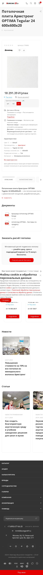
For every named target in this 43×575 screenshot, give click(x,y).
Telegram (21, 546)
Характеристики (25, 180)
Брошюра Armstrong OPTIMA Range (23, 215)
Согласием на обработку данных (20, 292)
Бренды (5, 480)
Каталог (5, 463)
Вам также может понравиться (14, 271)
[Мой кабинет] (35, 3)
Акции (5, 469)
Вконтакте (10, 546)
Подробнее (10, 117)
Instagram (16, 546)
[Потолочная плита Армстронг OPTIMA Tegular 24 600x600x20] (22, 72)
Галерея (5, 492)
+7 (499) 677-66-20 (14, 526)
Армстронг (21, 145)
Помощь (5, 509)
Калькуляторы (8, 475)
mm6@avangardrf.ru (23, 531)
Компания (6, 497)
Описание (9, 180)
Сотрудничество (9, 486)
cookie (8, 288)
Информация (8, 503)
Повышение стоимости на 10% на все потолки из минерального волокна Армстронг (16, 369)
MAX (27, 546)
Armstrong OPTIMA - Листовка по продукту (24, 223)
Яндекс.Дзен (32, 546)
